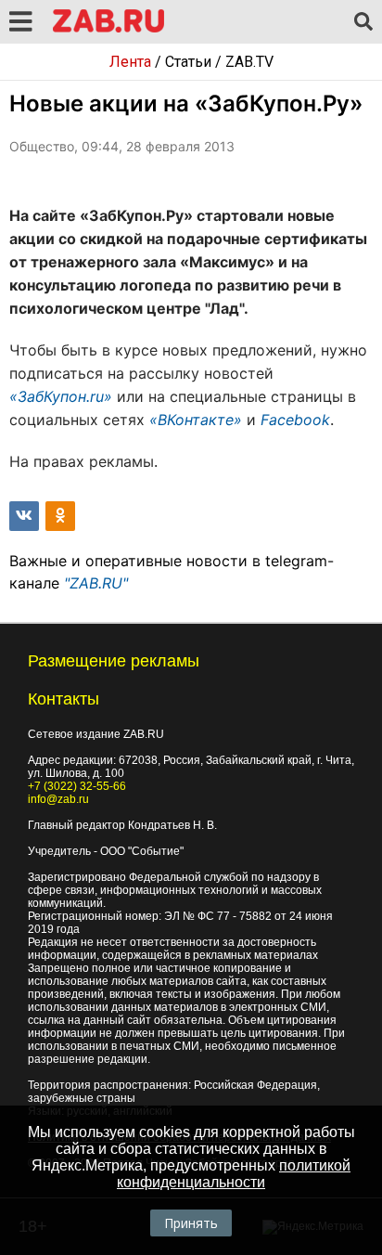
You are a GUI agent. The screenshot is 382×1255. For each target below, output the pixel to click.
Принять (191, 1223)
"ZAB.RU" (96, 583)
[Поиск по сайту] (363, 22)
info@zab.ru (58, 799)
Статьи (188, 62)
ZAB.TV (249, 62)
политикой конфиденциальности (233, 1174)
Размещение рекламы (113, 661)
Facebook (295, 419)
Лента (130, 62)
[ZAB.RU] (108, 29)
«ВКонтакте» (195, 419)
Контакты (63, 699)
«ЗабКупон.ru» (60, 396)
